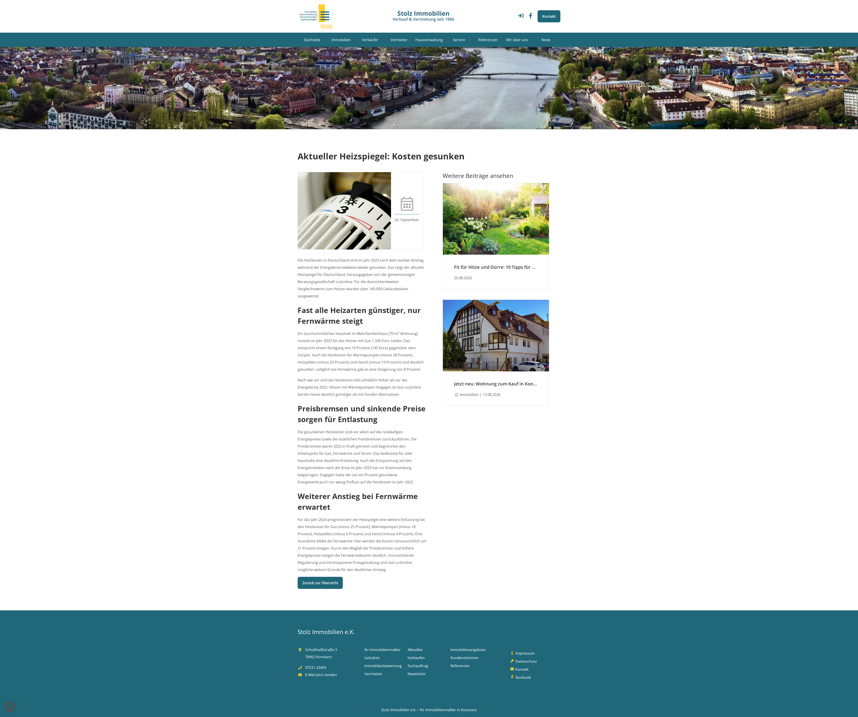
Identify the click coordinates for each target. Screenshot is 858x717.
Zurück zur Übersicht (320, 582)
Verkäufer (370, 39)
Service (459, 39)
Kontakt (549, 16)
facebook (523, 677)
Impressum (524, 653)
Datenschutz (526, 661)
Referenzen (488, 39)
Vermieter (399, 39)
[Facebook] (530, 17)
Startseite (312, 39)
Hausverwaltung (429, 39)
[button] (10, 707)
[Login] (521, 17)
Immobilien (341, 39)
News (546, 39)
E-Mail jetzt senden (320, 674)
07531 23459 (315, 667)
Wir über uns (517, 39)
